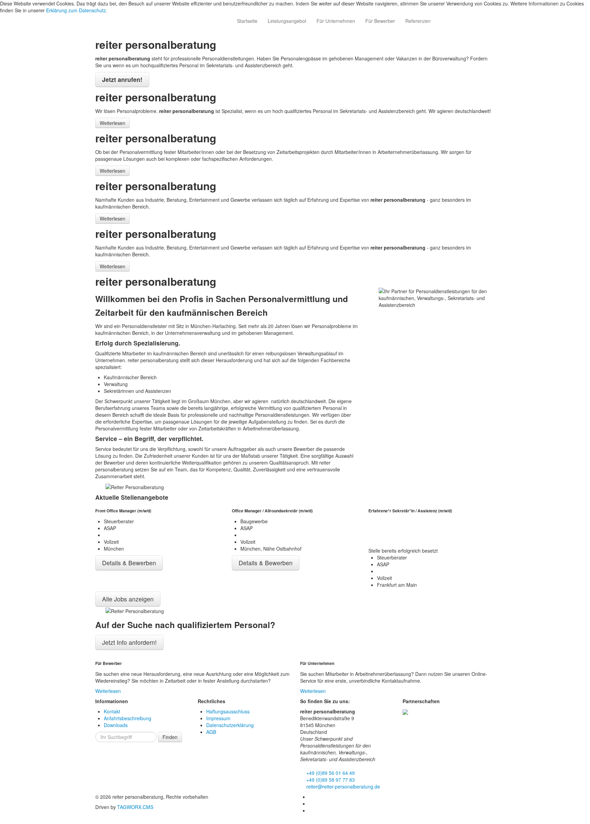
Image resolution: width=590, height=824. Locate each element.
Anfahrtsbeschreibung (127, 718)
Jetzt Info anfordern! (129, 642)
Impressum (218, 718)
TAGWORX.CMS (135, 807)
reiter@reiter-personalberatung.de (342, 786)
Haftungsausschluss (228, 711)
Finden (170, 737)
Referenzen (418, 20)
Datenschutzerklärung (230, 725)
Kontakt (112, 711)
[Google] (311, 810)
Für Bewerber (380, 20)
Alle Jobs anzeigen (128, 599)
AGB (211, 731)
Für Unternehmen (336, 20)
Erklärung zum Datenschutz (76, 10)
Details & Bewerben (129, 562)
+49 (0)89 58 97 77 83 (330, 779)
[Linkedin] (311, 796)
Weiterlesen (112, 122)
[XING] (311, 803)
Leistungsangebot (287, 20)
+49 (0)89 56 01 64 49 (330, 772)
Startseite (247, 20)
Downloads (116, 725)
